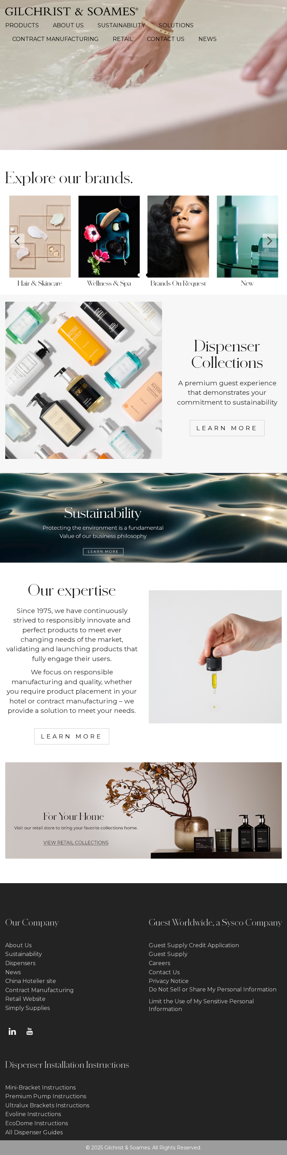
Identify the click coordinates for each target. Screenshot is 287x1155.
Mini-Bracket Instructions (40, 1087)
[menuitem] (25, 26)
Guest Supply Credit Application (194, 945)
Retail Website (25, 999)
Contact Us (164, 972)
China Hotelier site (30, 981)
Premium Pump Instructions (45, 1096)
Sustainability (23, 954)
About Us (18, 945)
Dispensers (20, 963)
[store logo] (71, 11)
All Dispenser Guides (34, 1132)
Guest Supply (168, 954)
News (13, 972)
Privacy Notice (169, 981)
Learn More (227, 428)
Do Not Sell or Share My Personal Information (212, 989)
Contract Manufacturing (39, 990)
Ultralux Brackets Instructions (47, 1105)
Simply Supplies (27, 1008)
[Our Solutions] (215, 721)
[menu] (143, 32)
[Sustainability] (143, 560)
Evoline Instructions (33, 1114)
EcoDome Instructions (36, 1123)
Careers (159, 963)
